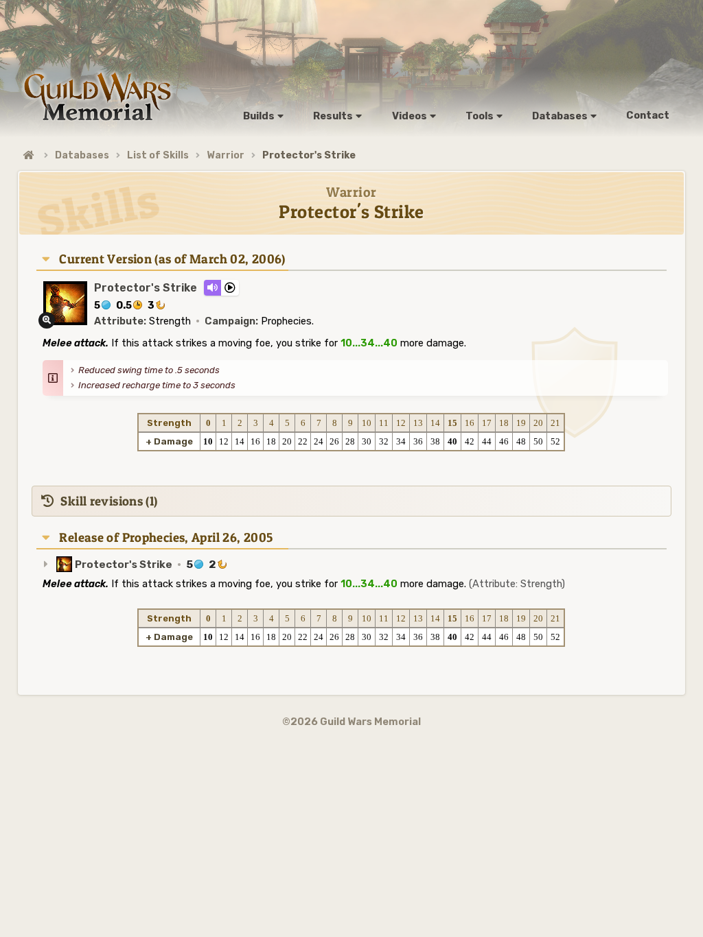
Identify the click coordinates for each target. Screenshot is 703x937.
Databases (82, 155)
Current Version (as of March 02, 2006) (172, 259)
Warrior (225, 155)
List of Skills (158, 155)
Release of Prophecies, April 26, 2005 (166, 537)
